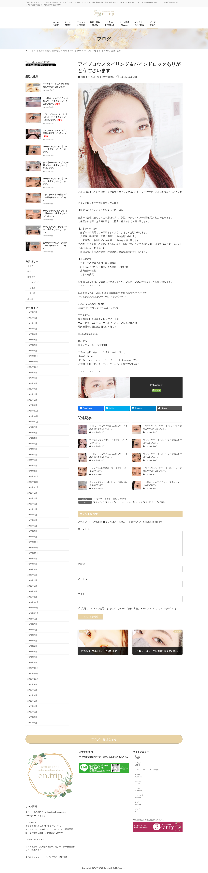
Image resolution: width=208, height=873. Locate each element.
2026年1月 (32, 351)
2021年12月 (32, 602)
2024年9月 (32, 427)
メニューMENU (138, 764)
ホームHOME (137, 757)
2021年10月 (32, 613)
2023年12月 (32, 476)
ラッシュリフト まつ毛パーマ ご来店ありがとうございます (55, 229)
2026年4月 (32, 334)
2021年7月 (32, 630)
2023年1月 (32, 537)
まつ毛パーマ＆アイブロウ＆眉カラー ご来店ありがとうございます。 (56, 101)
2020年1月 (32, 723)
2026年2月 (32, 345)
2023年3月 (32, 526)
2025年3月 (32, 394)
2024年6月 (32, 444)
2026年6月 (32, 323)
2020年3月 (32, 712)
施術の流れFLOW (139, 783)
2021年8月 (32, 624)
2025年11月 (32, 361)
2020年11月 (32, 673)
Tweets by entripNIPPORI (38, 62)
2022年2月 (32, 591)
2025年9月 (32, 372)
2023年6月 (32, 509)
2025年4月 (32, 389)
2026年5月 (32, 329)
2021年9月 (32, 619)
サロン (110, 502)
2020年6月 (32, 701)
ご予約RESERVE (139, 790)
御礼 (115, 499)
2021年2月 (32, 657)
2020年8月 (32, 690)
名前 (81, 564)
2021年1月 (32, 662)
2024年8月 (32, 433)
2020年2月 (32, 717)
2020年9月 (32, 684)
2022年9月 (32, 558)
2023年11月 (32, 482)
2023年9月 (32, 493)
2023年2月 (32, 531)
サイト (81, 593)
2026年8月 (32, 312)
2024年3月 (32, 460)
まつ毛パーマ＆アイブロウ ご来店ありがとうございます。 (55, 245)
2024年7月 (32, 438)
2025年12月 (32, 356)
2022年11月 (32, 547)
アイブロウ (98, 499)
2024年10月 (32, 422)
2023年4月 (32, 520)
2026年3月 (32, 340)
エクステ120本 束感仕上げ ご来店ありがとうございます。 (55, 197)
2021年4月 (32, 646)
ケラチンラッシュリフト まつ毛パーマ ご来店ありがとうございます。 (55, 117)
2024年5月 (32, 449)
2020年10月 (32, 679)
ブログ (30, 266)
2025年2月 (32, 400)
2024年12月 (32, 411)
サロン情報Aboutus (139, 796)
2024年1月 (32, 471)
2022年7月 (32, 569)
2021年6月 (32, 635)
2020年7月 (32, 695)
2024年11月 (32, 416)
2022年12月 (32, 542)
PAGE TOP (200, 844)
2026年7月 (32, 318)
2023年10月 (32, 487)
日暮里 (162, 502)
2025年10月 (32, 367)
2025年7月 (32, 383)
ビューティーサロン (124, 502)
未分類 (30, 299)
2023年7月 (32, 504)
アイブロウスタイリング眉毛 (147, 770)
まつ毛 (107, 499)
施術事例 (123, 499)
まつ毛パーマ (151, 502)
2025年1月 (32, 405)
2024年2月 (32, 465)
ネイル (32, 288)
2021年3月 (32, 652)
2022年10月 (32, 553)
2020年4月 (32, 706)
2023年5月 (32, 515)
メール (83, 579)
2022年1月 (32, 597)
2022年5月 (32, 580)
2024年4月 (32, 454)
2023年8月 (32, 498)
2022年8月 (32, 564)
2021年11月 (32, 608)
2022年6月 (32, 575)
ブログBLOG (137, 810)
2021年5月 (32, 640)
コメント (84, 529)
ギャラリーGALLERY (139, 803)
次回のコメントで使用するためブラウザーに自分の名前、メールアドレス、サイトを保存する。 (130, 608)
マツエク (138, 502)
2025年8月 (32, 378)
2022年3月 (32, 586)
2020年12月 (32, 668)
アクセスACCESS (138, 776)
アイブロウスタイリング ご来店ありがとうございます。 (56, 133)
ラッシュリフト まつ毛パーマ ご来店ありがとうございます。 (55, 149)
